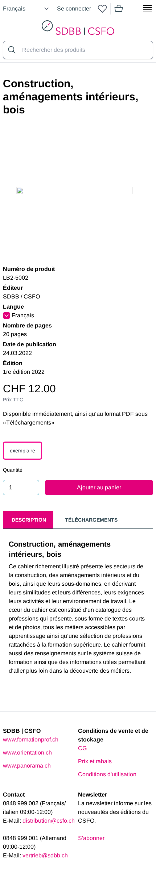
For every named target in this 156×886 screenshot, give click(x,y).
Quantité (12, 470)
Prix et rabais (95, 761)
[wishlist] (102, 9)
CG (82, 748)
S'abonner (91, 838)
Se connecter (74, 8)
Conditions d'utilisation (107, 774)
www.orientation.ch (27, 752)
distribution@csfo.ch (48, 821)
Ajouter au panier (99, 487)
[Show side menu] (147, 8)
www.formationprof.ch (30, 739)
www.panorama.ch (27, 765)
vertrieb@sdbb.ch (45, 855)
